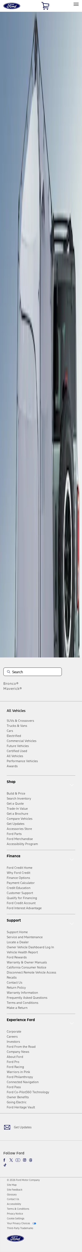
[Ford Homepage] (15, 1241)
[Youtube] (18, 1160)
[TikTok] (5, 1165)
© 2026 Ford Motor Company (23, 1180)
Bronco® (11, 683)
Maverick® (12, 688)
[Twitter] (11, 1160)
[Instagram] (24, 1160)
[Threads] (30, 1160)
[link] (12, 1184)
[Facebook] (5, 1160)
